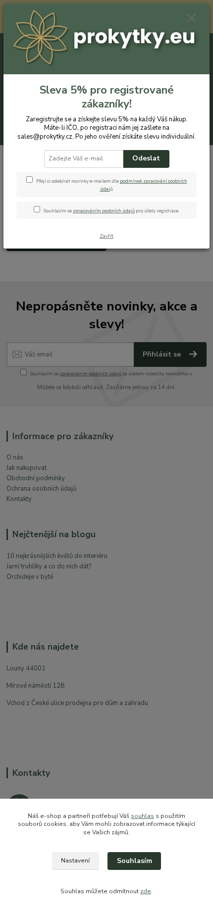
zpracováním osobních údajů (104, 210)
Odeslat (146, 158)
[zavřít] (192, 18)
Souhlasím (134, 860)
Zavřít (106, 236)
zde (145, 891)
